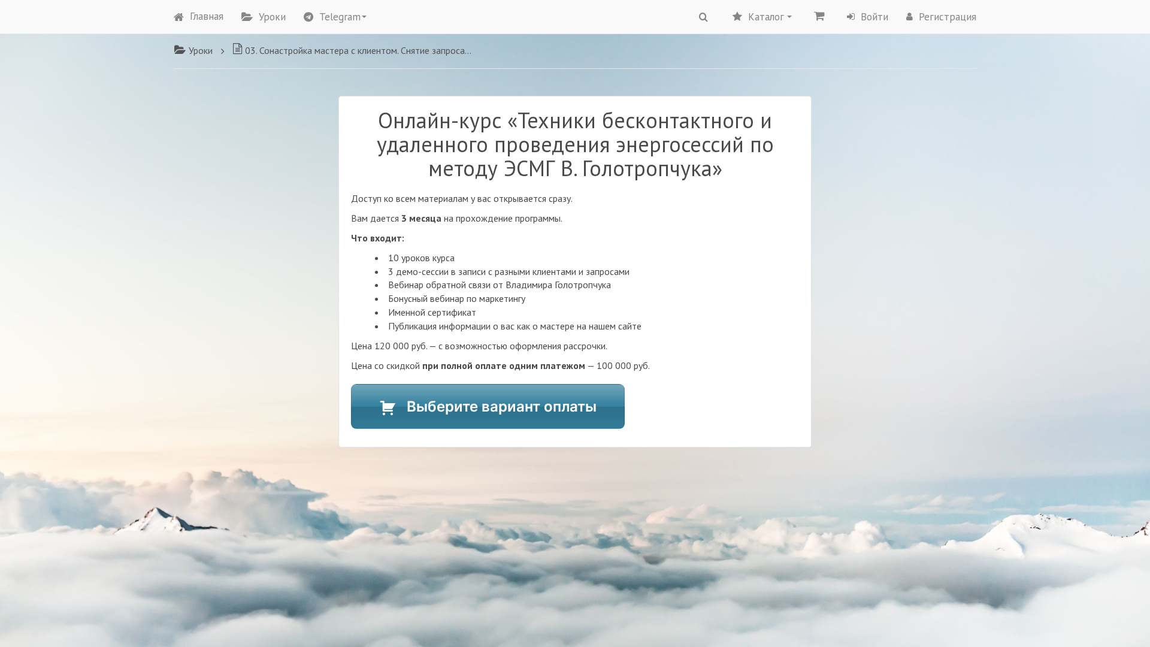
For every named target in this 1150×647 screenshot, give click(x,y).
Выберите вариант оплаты (502, 406)
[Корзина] (819, 15)
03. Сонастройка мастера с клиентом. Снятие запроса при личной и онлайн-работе (358, 50)
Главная (206, 16)
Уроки (272, 16)
